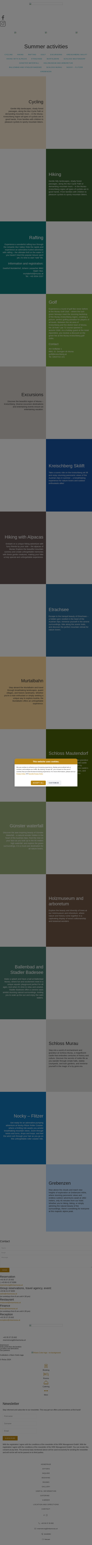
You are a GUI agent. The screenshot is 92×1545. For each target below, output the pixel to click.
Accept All (38, 783)
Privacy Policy (20, 774)
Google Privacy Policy (36, 774)
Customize (54, 783)
